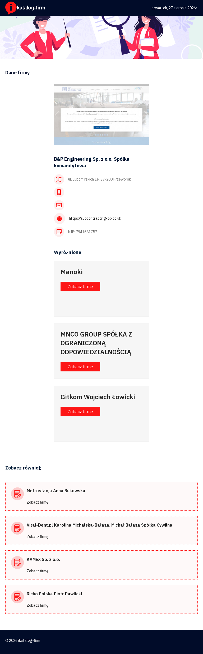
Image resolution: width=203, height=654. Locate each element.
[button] (80, 286)
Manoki (72, 272)
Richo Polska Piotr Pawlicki (54, 593)
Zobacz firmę (37, 502)
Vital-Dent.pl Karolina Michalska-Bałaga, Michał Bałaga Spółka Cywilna (99, 525)
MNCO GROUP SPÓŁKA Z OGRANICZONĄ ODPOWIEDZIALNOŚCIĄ (96, 343)
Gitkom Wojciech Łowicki (98, 397)
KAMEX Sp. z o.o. (43, 559)
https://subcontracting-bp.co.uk (95, 218)
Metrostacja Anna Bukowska (56, 490)
